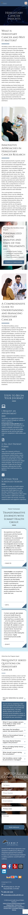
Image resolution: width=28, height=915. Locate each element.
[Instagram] (20, 866)
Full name (5, 782)
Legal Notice (20, 906)
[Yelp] (15, 866)
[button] (26, 3)
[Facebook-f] (9, 866)
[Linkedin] (4, 871)
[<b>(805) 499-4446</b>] (2, 891)
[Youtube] (4, 866)
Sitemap (14, 910)
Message (4, 813)
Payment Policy (7, 908)
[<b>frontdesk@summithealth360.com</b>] (2, 894)
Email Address (7, 797)
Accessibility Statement (18, 908)
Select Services (7, 805)
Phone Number (7, 790)
